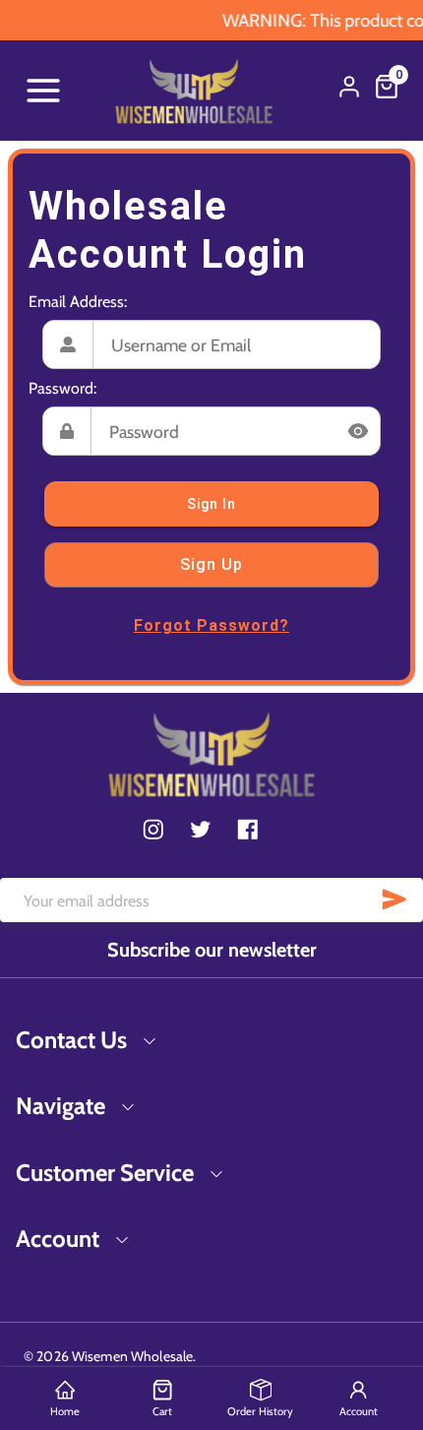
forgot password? (211, 625)
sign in (211, 504)
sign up (211, 564)
